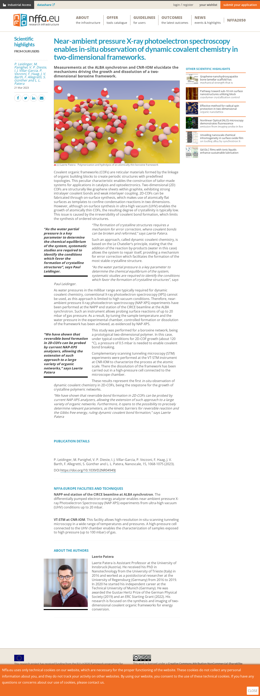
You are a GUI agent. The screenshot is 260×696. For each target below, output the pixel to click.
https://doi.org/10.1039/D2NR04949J (88, 470)
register (188, 5)
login (176, 5)
